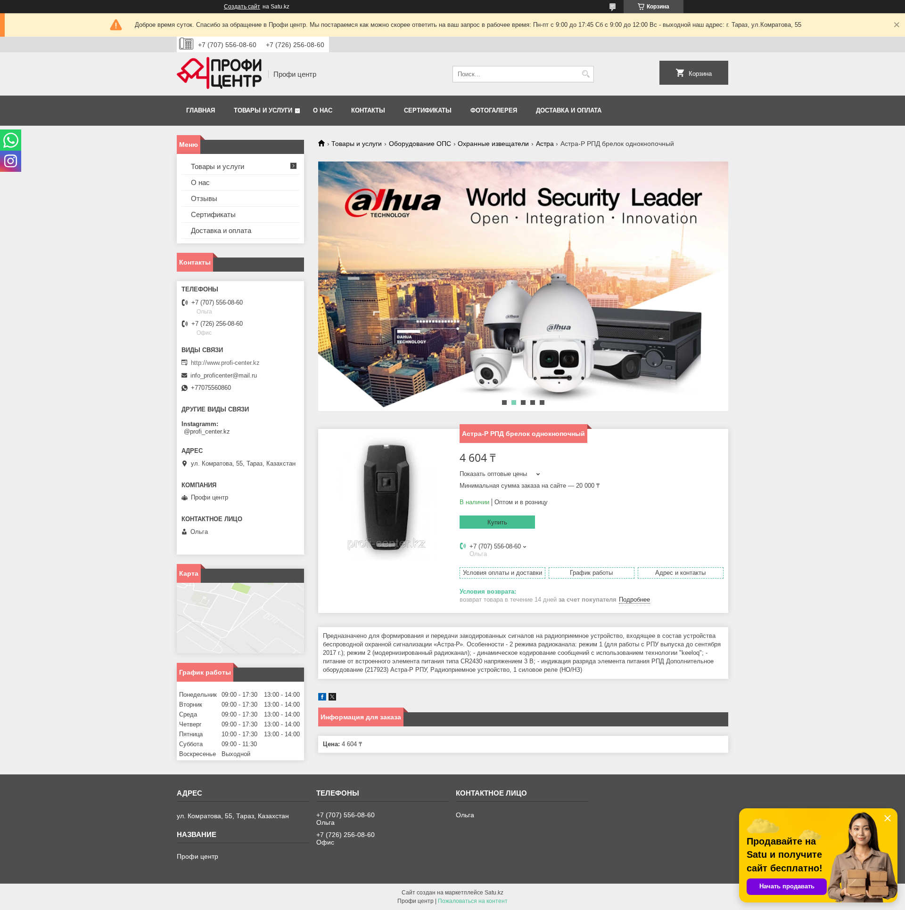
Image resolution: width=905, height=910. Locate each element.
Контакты (368, 110)
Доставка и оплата (568, 110)
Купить (497, 522)
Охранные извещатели (493, 143)
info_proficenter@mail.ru (223, 375)
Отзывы (204, 198)
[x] (332, 698)
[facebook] (322, 698)
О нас (322, 110)
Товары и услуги (263, 110)
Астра (545, 143)
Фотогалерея (493, 110)
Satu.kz (494, 892)
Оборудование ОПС (420, 143)
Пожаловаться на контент (473, 901)
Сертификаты (428, 110)
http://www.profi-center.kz (225, 362)
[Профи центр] (219, 74)
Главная (200, 110)
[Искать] (585, 74)
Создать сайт (242, 6)
